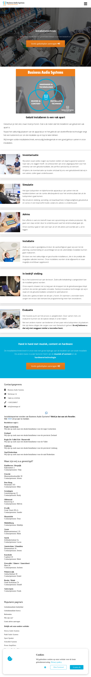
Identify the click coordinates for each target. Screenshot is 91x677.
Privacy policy (56, 662)
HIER (10, 419)
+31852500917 (13, 402)
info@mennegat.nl (14, 406)
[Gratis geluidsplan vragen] (45, 369)
